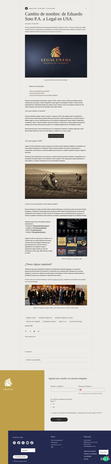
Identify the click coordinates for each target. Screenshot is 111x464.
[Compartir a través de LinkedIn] (34, 331)
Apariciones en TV (56, 444)
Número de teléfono (85, 386)
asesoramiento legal (75, 321)
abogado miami (31, 318)
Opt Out (86, 459)
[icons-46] (23, 442)
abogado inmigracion (45, 318)
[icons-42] (18, 442)
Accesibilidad (87, 456)
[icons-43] (31, 442)
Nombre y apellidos (57, 386)
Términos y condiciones (90, 453)
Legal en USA (29, 325)
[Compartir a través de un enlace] (38, 331)
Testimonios (54, 442)
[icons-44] (27, 442)
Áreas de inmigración (57, 440)
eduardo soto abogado (33, 321)
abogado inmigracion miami (64, 318)
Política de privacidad (90, 451)
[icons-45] (14, 442)
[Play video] (56, 181)
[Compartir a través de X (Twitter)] (30, 331)
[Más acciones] (86, 8)
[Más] (62, 447)
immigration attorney (49, 321)
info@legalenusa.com (89, 446)
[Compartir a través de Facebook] (26, 331)
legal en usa (63, 321)
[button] (56, 87)
